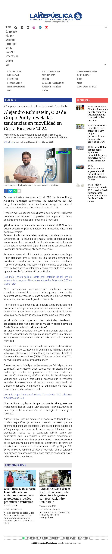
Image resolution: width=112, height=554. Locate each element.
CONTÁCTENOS (32, 538)
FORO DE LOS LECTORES (51, 71)
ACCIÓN (9, 48)
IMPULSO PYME (13, 75)
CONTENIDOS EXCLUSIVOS (87, 71)
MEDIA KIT (44, 538)
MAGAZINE (10, 52)
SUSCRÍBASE (55, 538)
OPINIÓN (9, 60)
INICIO (8, 27)
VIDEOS (79, 82)
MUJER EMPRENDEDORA (16, 86)
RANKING (45, 79)
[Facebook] (22, 27)
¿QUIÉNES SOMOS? (69, 538)
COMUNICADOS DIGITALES (87, 86)
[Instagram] (34, 27)
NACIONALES (11, 40)
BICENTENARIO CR (83, 75)
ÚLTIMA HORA (11, 31)
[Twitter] (28, 27)
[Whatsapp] (15, 191)
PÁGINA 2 (10, 35)
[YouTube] (46, 27)
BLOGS (79, 79)
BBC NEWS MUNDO (14, 82)
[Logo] (56, 19)
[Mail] (19, 191)
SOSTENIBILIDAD (48, 75)
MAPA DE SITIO (84, 538)
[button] (106, 27)
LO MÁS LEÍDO (11, 44)
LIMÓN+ (45, 90)
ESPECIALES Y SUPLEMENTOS (53, 82)
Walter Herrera (9, 142)
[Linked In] (40, 27)
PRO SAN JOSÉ (12, 79)
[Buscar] (16, 27)
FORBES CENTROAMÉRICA (51, 86)
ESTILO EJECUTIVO (14, 71)
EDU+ (9, 90)
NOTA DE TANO (12, 56)
